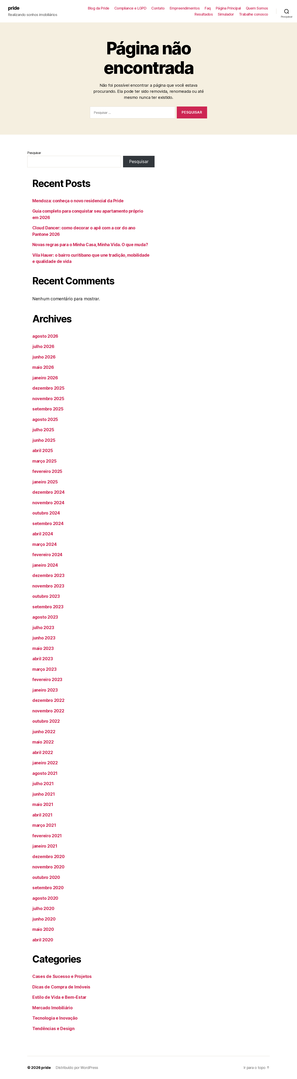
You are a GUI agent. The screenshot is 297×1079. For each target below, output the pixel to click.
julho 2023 (43, 627)
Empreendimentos (185, 8)
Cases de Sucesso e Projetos (62, 976)
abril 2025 (42, 450)
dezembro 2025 (48, 388)
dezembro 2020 (48, 856)
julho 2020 (43, 908)
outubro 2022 (46, 721)
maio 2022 (43, 742)
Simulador (226, 14)
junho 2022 (43, 731)
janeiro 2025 (45, 481)
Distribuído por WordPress (77, 1067)
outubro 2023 (46, 596)
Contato (158, 8)
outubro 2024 (46, 513)
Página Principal (228, 8)
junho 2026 (43, 357)
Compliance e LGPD (130, 8)
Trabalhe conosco (253, 14)
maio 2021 (42, 804)
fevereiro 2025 (47, 471)
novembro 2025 (48, 398)
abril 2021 (42, 814)
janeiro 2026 (45, 377)
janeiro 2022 (45, 762)
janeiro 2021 (44, 846)
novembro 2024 (48, 502)
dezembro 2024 (48, 492)
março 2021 (44, 825)
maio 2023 (43, 648)
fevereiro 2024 (47, 554)
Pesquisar (34, 153)
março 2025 (44, 461)
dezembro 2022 (48, 700)
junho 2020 (43, 919)
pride (13, 8)
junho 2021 (43, 794)
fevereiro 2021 (47, 835)
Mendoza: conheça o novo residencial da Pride (78, 200)
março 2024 (44, 544)
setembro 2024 (48, 523)
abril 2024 (42, 533)
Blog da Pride (98, 8)
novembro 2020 (48, 866)
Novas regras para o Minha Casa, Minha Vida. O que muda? (90, 244)
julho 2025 (43, 429)
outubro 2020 (46, 877)
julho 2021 (43, 783)
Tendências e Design (53, 1028)
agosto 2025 (45, 419)
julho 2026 (43, 346)
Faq (208, 8)
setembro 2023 (47, 606)
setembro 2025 (47, 408)
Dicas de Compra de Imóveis (61, 986)
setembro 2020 (48, 887)
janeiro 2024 (45, 565)
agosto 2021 (45, 773)
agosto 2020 (45, 898)
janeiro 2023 (45, 690)
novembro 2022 (48, 710)
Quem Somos (257, 8)
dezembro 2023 (48, 575)
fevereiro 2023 (47, 679)
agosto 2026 (45, 336)
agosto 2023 (45, 617)
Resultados (204, 14)
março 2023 (44, 669)
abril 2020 (42, 939)
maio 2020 (43, 929)
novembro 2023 (48, 586)
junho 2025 (43, 440)
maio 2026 (43, 367)
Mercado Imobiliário (52, 1007)
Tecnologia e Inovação (54, 1018)
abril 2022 (42, 752)
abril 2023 (42, 658)
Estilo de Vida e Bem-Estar (59, 997)
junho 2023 (43, 637)
